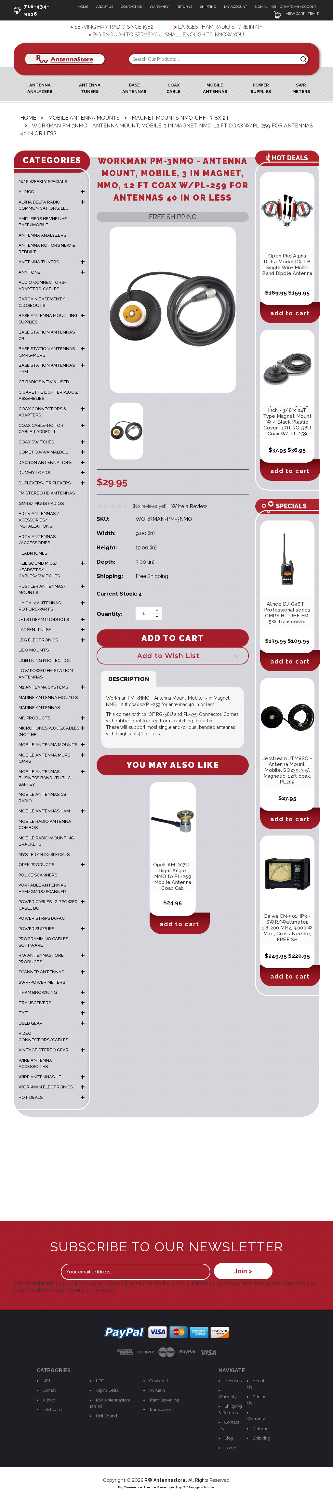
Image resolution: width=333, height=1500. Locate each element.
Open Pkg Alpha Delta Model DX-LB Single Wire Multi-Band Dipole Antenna (287, 264)
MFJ (46, 1380)
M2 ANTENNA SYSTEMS (43, 687)
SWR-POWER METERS (42, 982)
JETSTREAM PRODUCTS (44, 619)
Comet (49, 1390)
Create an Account (298, 7)
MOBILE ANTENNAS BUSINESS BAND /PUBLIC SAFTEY (45, 778)
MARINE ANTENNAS (39, 707)
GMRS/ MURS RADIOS (41, 503)
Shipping (208, 7)
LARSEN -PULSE (35, 629)
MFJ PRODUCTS (34, 718)
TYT (23, 1012)
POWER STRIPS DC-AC (42, 918)
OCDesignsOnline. (198, 1487)
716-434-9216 (36, 10)
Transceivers (161, 1409)
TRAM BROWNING (38, 992)
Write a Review (189, 506)
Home (83, 7)
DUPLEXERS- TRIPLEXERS (45, 482)
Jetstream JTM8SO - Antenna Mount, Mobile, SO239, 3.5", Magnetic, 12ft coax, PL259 (287, 770)
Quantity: (109, 614)
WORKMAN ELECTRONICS (46, 1087)
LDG (100, 1380)
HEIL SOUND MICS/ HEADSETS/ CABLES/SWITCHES (39, 569)
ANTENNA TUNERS (39, 261)
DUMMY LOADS (34, 472)
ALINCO (26, 191)
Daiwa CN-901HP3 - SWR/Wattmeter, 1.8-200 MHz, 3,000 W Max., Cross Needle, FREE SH (287, 927)
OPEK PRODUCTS (36, 864)
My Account (235, 7)
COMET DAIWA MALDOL (43, 452)
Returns (184, 7)
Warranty (159, 7)
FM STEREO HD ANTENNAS (47, 493)
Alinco (49, 1400)
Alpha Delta (107, 1390)
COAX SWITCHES (36, 442)
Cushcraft (158, 1380)
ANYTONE (29, 272)
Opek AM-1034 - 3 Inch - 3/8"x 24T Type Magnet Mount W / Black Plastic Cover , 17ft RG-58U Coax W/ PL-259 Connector (287, 421)
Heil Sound (106, 1416)
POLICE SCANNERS (38, 875)
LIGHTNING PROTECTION (45, 660)
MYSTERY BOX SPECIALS (44, 854)
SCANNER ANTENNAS (41, 971)
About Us (104, 7)
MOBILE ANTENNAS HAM (44, 811)
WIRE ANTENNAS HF (40, 1076)
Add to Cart (179, 924)
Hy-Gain (157, 1390)
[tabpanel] (172, 858)
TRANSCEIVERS (35, 1002)
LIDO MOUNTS (34, 650)
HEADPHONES (33, 553)
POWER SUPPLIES (36, 928)
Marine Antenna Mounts (48, 697)
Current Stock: (119, 594)
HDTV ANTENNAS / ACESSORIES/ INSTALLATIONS (39, 520)
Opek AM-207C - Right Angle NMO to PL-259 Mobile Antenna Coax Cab (173, 876)
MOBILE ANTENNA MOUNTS (48, 744)
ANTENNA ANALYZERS (42, 235)
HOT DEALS (31, 1097)
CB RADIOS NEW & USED (44, 381)
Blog (228, 1438)
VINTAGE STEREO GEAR (44, 1049)
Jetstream (52, 1409)
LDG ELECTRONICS (38, 640)
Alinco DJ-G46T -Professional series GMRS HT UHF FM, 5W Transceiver (287, 613)
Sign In (261, 7)
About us (233, 1380)
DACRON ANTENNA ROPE (45, 462)
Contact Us (131, 7)
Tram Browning (164, 1400)
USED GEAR (31, 1023)
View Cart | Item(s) (302, 13)
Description (128, 679)
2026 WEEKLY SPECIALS (43, 181)
